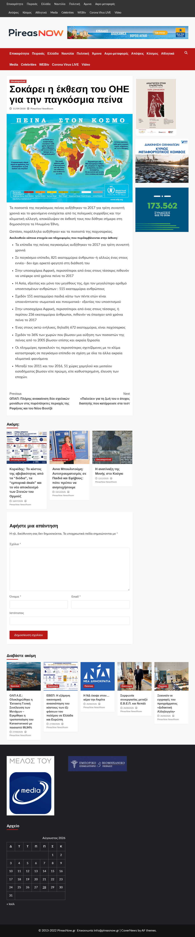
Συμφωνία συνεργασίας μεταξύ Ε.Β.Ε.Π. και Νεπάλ (134, 699)
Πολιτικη (89, 686)
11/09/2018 (19, 108)
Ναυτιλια (15, 686)
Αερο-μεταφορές (105, 4)
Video (118, 12)
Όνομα (15, 596)
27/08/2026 (18, 732)
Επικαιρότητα (15, 4)
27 (36, 887)
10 (11, 871)
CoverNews (129, 930)
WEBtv (82, 12)
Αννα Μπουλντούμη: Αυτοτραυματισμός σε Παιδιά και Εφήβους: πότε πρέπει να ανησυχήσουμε (69, 478)
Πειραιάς (32, 4)
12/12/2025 (103, 478)
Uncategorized (18, 81)
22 (52, 879)
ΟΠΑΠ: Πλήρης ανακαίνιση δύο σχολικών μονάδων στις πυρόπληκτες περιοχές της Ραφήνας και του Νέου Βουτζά (40, 401)
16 (61, 871)
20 (36, 879)
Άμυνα (87, 4)
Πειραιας (162, 686)
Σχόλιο (15, 544)
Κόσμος (27, 12)
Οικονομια (53, 686)
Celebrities (68, 12)
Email (76, 596)
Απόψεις (14, 12)
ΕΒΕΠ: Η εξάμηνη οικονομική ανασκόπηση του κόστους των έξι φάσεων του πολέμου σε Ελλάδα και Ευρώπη (59, 707)
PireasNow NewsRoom (41, 108)
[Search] (186, 53)
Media (54, 12)
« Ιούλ (11, 904)
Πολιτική (74, 4)
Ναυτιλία (59, 4)
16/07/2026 (18, 501)
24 (11, 887)
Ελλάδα (45, 4)
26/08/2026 (91, 704)
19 (27, 879)
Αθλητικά (41, 12)
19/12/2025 (60, 492)
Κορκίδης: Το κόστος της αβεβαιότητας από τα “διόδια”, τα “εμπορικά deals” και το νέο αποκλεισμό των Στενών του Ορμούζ (26, 482)
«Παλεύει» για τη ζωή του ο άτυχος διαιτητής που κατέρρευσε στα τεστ (104, 398)
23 (61, 879)
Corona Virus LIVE (100, 12)
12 (27, 871)
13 (36, 871)
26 (27, 887)
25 (19, 887)
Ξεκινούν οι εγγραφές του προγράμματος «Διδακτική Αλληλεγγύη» (167, 703)
